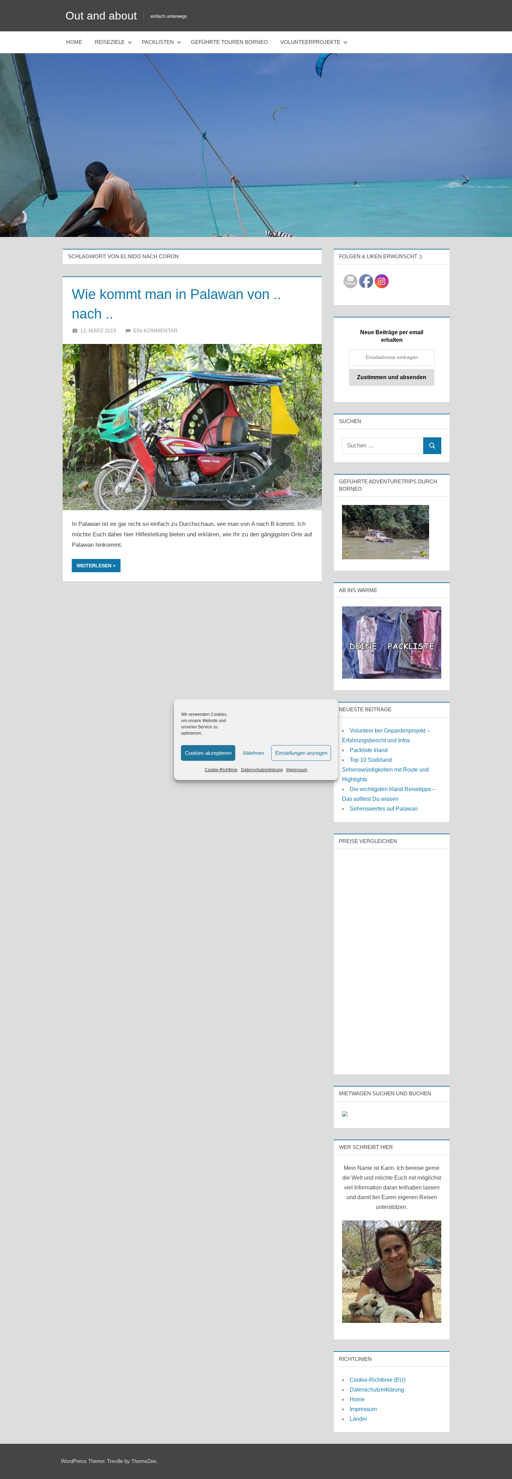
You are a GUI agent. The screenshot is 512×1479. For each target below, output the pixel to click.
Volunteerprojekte (310, 42)
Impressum (296, 769)
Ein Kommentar (155, 331)
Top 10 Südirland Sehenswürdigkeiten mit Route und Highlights (385, 769)
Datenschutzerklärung (262, 769)
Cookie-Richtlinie (221, 769)
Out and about (101, 15)
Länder (358, 1419)
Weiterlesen (94, 565)
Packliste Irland (369, 750)
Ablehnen (253, 753)
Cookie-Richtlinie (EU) (377, 1380)
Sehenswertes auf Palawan (384, 809)
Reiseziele (110, 42)
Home (74, 42)
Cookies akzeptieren (208, 753)
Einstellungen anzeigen (301, 753)
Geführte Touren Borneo (229, 42)
